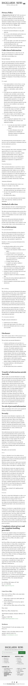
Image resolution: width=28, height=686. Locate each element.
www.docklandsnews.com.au (12, 635)
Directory (19, 659)
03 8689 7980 (7, 671)
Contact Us (6, 662)
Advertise (6, 661)
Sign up (22, 652)
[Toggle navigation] (24, 4)
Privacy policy (20, 663)
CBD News (19, 670)
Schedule (6, 659)
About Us (6, 658)
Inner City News (21, 668)
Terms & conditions (19, 662)
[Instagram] (14, 682)
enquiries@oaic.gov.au (9, 585)
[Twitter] (16, 682)
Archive (19, 658)
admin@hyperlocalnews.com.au (11, 618)
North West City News (20, 675)
